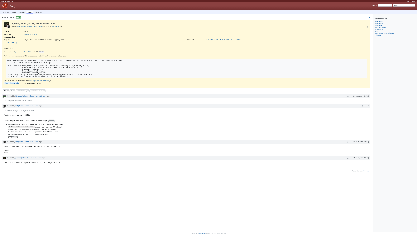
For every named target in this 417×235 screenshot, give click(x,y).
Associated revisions (38, 91)
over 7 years (55, 27)
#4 (354, 158)
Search (374, 5)
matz (376, 31)
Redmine (202, 233)
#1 (354, 96)
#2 (369, 106)
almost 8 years (37, 27)
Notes (13, 91)
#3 (354, 142)
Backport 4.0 (379, 25)
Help (12, 1)
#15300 (51, 120)
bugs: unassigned (380, 27)
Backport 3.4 (379, 23)
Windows (378, 35)
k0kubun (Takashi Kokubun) (25, 96)
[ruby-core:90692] (362, 142)
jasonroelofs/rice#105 (23, 52)
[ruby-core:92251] (362, 158)
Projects (7, 1)
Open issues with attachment (384, 33)
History (6, 91)
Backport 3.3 (379, 21)
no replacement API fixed (39, 81)
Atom (368, 171)
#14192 (41, 52)
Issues (30, 12)
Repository (38, 12)
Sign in (409, 1)
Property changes (23, 91)
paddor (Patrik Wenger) (24, 27)
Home (2, 1)
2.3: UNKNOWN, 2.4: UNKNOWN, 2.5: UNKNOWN (224, 40)
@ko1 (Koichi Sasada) (11, 83)
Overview (6, 12)
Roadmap (22, 12)
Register (414, 1)
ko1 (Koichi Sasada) (30, 34)
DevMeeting (379, 29)
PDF (364, 171)
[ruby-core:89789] (362, 96)
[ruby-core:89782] (10, 42)
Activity (14, 12)
